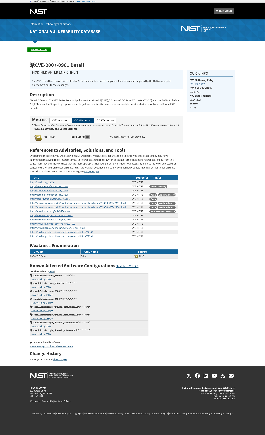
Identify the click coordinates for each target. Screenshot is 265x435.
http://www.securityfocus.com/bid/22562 (51, 219)
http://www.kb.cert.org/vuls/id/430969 (50, 211)
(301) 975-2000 (36, 396)
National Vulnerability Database (65, 31)
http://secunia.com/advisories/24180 (49, 194)
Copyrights (78, 413)
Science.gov (219, 413)
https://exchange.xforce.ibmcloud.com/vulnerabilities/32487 (61, 232)
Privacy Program (63, 413)
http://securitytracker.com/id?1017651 (50, 198)
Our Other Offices (62, 401)
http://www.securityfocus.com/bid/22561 (51, 215)
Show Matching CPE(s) (41, 279)
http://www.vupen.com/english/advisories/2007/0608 (57, 227)
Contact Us (47, 401)
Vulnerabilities (39, 49)
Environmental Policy (140, 413)
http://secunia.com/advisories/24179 (49, 190)
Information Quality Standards (183, 413)
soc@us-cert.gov (227, 396)
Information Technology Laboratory (50, 24)
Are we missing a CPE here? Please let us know (51, 346)
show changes (60, 359)
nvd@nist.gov (91, 171)
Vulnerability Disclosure (95, 413)
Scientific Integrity (160, 413)
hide (51, 271)
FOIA (127, 413)
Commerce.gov (205, 413)
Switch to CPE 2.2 (127, 266)
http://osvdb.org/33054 (42, 182)
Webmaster (35, 401)
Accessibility (49, 413)
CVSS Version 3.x (82, 120)
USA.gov (229, 413)
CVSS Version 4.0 (60, 120)
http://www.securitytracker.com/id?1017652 (52, 223)
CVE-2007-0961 (197, 84)
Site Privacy (37, 413)
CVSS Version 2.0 (105, 120)
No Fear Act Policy (115, 413)
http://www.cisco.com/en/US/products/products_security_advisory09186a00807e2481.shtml (78, 203)
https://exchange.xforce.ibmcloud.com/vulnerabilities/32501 (61, 236)
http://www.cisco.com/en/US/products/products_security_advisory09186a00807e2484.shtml (78, 207)
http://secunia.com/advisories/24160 (49, 186)
